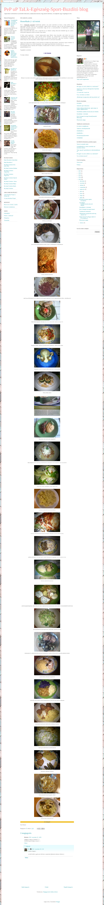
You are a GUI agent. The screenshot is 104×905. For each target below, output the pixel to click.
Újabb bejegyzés (25, 887)
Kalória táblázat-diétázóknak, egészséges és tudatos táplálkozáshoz (87, 109)
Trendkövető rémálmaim (85, 211)
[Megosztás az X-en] (41, 828)
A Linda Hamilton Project (13, 142)
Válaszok (28, 846)
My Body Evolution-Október (10, 168)
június (81, 193)
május (81, 195)
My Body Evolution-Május (10, 183)
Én (29, 849)
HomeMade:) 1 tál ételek (85, 207)
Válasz (25, 843)
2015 (79, 173)
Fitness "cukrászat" (8, 215)
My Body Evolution (8, 188)
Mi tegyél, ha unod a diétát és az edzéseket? (87, 153)
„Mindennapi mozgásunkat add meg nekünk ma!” (88, 97)
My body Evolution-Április (10, 186)
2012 (79, 179)
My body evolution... (13, 112)
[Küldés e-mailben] (38, 828)
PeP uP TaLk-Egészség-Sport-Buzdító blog (46, 9)
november (82, 183)
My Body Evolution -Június (10, 181)
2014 (79, 175)
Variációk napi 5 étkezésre (14, 98)
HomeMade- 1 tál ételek (82, 114)
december (82, 181)
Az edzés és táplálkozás (14, 69)
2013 (79, 177)
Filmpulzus (6, 218)
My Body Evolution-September (8, 171)
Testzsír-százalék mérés (13, 38)
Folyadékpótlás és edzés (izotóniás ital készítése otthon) (14, 23)
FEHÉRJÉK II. (80, 131)
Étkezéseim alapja (81, 120)
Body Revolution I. (14, 83)
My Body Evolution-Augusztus (8, 175)
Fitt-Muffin (79, 103)
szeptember (83, 187)
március (82, 222)
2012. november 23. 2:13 (38, 849)
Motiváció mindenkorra (9, 207)
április (81, 197)
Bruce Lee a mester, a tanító (10, 204)
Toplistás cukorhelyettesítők (83, 128)
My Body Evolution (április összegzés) (85, 200)
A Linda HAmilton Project (10, 198)
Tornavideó (6, 220)
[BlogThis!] (39, 828)
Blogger (58, 901)
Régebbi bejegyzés (68, 887)
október (82, 185)
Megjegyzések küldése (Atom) (50, 892)
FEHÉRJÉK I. (80, 133)
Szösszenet (79, 162)
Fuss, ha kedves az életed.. (83, 94)
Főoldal (46, 887)
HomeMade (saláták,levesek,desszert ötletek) (14, 127)
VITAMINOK (80, 138)
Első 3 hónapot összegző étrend (87, 209)
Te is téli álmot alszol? (82, 156)
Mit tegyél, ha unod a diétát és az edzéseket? (87, 86)
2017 (79, 171)
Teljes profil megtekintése (83, 79)
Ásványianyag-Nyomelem (83, 135)
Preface (78, 164)
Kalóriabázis (7, 213)
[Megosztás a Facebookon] (42, 828)
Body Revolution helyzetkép (10, 160)
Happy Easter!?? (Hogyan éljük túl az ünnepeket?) (87, 217)
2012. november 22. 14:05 (35, 837)
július (81, 191)
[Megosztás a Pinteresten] (44, 828)
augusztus (82, 189)
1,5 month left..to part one (83, 92)
